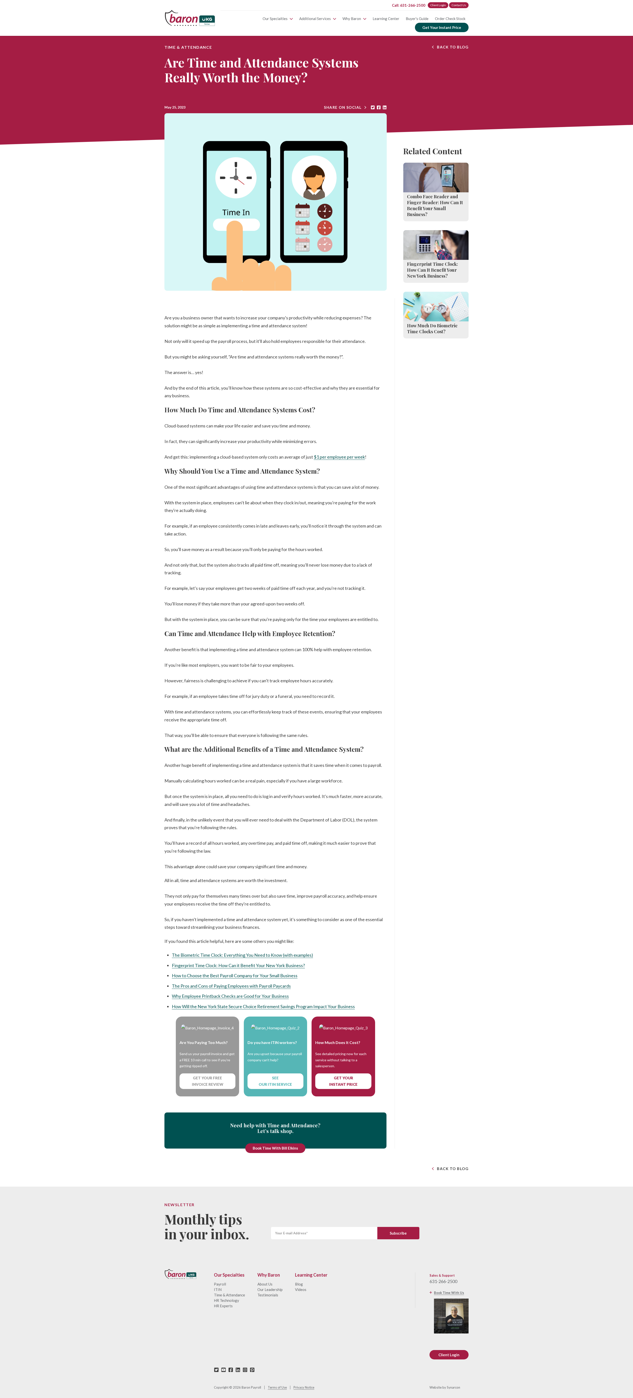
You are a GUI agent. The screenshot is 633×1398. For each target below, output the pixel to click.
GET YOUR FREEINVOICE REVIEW (207, 1081)
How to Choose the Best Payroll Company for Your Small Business (234, 975)
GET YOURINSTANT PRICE (343, 1081)
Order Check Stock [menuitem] (450, 18)
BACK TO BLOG (453, 47)
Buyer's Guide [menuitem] (417, 18)
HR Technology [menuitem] (226, 1300)
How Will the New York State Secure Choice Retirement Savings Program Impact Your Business (263, 1006)
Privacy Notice (304, 1387)
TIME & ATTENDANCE (188, 47)
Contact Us (459, 5)
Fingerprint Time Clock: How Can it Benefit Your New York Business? (238, 965)
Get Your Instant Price (441, 27)
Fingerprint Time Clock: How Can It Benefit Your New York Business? (432, 270)
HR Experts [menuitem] (223, 1306)
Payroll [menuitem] (220, 1284)
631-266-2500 (443, 1281)
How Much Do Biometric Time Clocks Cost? (432, 328)
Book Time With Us (449, 1293)
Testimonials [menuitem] (267, 1295)
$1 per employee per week (339, 457)
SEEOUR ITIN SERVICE (275, 1081)
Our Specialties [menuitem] (275, 18)
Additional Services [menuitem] (315, 18)
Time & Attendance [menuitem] (229, 1295)
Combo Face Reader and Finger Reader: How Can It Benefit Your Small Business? (435, 205)
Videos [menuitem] (300, 1289)
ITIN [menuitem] (218, 1289)
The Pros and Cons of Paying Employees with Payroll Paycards (231, 986)
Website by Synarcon (445, 1387)
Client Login (438, 5)
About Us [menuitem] (264, 1284)
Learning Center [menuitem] (386, 18)
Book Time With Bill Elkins (275, 1148)
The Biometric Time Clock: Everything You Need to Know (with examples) (242, 955)
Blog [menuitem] (299, 1284)
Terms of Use (277, 1387)
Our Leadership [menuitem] (270, 1289)
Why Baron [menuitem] (351, 18)
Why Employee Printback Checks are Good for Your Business (230, 996)
